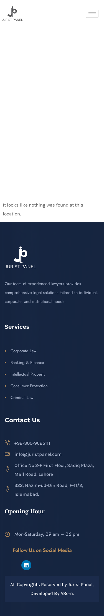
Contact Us (22, 420)
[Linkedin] (26, 565)
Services (17, 326)
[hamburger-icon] (92, 14)
